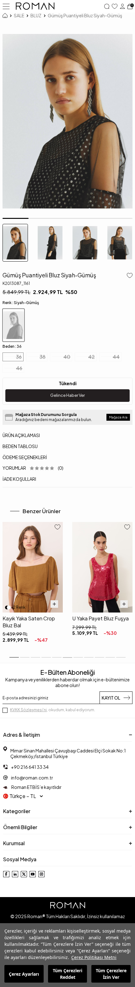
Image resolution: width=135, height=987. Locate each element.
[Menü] (6, 6)
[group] (67, 121)
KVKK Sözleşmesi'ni (28, 709)
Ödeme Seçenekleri (25, 457)
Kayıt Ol (111, 698)
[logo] (35, 6)
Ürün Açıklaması (21, 435)
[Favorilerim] (114, 6)
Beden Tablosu (20, 446)
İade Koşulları (19, 479)
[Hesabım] (122, 6)
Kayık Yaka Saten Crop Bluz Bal (29, 621)
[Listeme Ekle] (128, 276)
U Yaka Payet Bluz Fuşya (100, 618)
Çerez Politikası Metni (93, 957)
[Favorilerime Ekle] (57, 527)
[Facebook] (6, 874)
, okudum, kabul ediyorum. (52, 709)
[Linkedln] (15, 874)
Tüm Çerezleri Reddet (67, 974)
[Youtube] (33, 874)
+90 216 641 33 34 (30, 767)
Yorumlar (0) (33, 468)
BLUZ (35, 15)
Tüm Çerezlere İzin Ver (111, 974)
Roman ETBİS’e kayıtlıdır (36, 787)
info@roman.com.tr (32, 777)
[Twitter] (24, 874)
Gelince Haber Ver (67, 395)
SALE (19, 15)
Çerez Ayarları (24, 974)
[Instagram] (41, 874)
